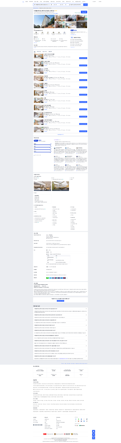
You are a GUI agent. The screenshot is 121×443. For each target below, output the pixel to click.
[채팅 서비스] (93, 437)
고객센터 (34, 419)
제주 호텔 (41, 400)
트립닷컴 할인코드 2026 (72, 411)
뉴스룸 (46, 420)
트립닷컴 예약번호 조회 (68, 409)
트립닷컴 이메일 (51, 409)
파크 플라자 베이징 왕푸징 (37, 383)
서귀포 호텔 (58, 400)
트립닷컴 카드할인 (54, 411)
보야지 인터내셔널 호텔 (48, 385)
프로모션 (83, 1)
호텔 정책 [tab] (50, 51)
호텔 (65, 363)
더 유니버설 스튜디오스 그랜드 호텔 (49, 389)
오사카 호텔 (45, 400)
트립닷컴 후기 (60, 411)
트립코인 (47, 409)
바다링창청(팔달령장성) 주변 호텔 (45, 396)
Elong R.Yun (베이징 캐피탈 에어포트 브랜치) (68, 383)
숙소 (23, 1)
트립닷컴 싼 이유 (61, 409)
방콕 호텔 (70, 400)
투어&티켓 (31, 1)
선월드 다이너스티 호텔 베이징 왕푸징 (61, 389)
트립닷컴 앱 (56, 409)
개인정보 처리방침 (47, 425)
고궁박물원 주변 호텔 (36, 396)
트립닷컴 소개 (47, 419)
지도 (73, 1)
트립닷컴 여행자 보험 (47, 411)
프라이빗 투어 (58, 1)
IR (56, 419)
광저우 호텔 (82, 400)
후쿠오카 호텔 (50, 400)
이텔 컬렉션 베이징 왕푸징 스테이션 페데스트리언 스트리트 (70, 387)
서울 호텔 (34, 400)
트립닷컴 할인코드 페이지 (63, 358)
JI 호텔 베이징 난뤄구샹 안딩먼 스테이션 (44, 10)
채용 (45, 422)
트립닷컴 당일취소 (36, 411)
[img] (44, 21)
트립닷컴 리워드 (78, 1)
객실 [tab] (34, 51)
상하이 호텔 (66, 400)
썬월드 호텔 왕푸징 (58, 387)
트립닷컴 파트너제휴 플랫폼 (60, 422)
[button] (97, 1)
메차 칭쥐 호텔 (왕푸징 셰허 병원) (43, 387)
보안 (57, 428)
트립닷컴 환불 (41, 411)
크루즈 (63, 1)
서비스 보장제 (35, 420)
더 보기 (35, 47)
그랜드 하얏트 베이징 (36, 391)
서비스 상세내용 (35, 422)
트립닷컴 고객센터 (82, 409)
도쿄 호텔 (54, 400)
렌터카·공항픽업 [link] (46, 1)
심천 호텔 (78, 400)
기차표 (41, 1)
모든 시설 (35, 42)
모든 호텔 (57, 425)
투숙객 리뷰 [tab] (39, 51)
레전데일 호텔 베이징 (57, 383)
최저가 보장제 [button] (78, 12)
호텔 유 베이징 (35, 387)
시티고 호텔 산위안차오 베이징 (57, 385)
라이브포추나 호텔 (52, 387)
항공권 (27, 1)
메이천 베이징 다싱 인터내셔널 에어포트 (48, 383)
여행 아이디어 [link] (68, 1)
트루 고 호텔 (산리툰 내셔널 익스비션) (80, 385)
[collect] (93, 431)
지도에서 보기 (73, 47)
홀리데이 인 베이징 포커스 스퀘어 (38, 389)
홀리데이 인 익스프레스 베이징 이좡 (68, 385)
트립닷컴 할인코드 (36, 409)
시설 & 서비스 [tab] (44, 51)
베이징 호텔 (72, 363)
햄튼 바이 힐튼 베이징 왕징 (78, 389)
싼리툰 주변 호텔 (53, 396)
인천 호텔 (62, 400)
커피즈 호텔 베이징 (70, 389)
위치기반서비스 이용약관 (48, 428)
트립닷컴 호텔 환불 (65, 411)
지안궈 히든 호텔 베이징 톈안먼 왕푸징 (39, 385)
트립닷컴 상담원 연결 (76, 409)
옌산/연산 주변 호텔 (60, 396)
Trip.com (62, 363)
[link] (94, 1)
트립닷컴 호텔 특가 (42, 409)
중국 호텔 (68, 363)
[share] (93, 434)
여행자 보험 (52, 1)
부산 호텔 (38, 400)
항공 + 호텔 (36, 1)
